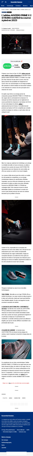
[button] (3, 2)
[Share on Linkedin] (13, 24)
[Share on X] (8, 24)
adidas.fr (23, 374)
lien (9, 383)
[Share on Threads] (14, 453)
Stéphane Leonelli (6, 28)
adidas (9, 12)
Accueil (3, 9)
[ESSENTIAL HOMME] (17, 2)
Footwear (7, 9)
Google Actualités (16, 66)
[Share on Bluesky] (18, 453)
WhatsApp (8, 66)
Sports (23, 398)
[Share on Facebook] (5, 24)
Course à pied (17, 398)
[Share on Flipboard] (10, 24)
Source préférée (26, 66)
